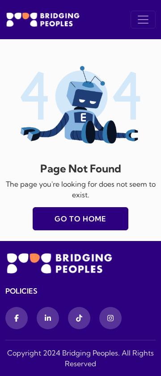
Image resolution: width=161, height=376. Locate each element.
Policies (21, 290)
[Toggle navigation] (143, 20)
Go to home (80, 218)
